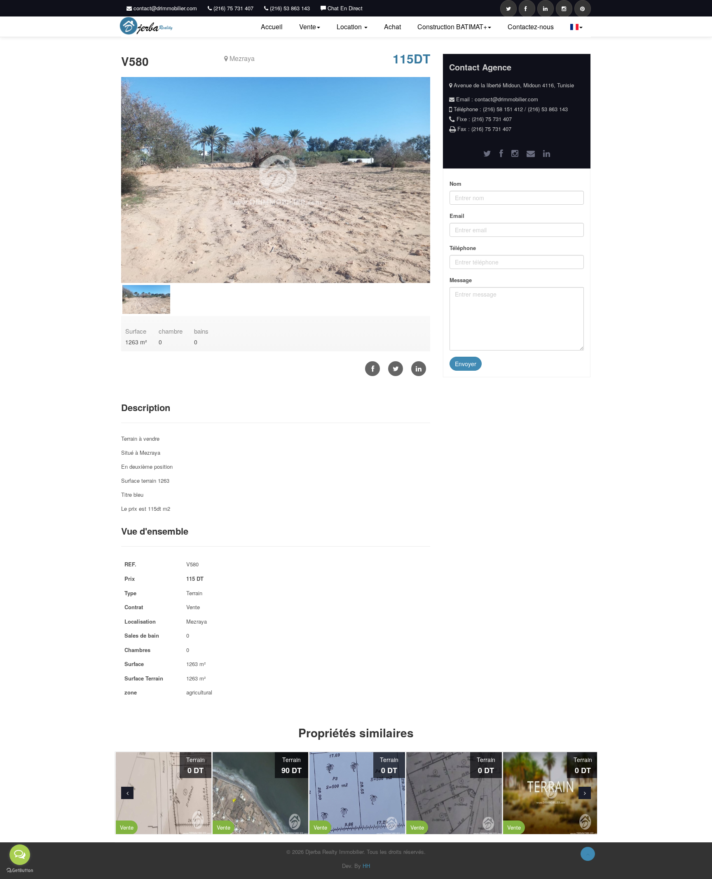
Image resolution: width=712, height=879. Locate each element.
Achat (392, 26)
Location (350, 26)
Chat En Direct (344, 8)
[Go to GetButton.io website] (20, 870)
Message (461, 280)
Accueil (272, 26)
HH (366, 866)
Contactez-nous (531, 26)
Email (457, 216)
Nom (455, 183)
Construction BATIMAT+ (452, 26)
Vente (307, 26)
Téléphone (463, 248)
